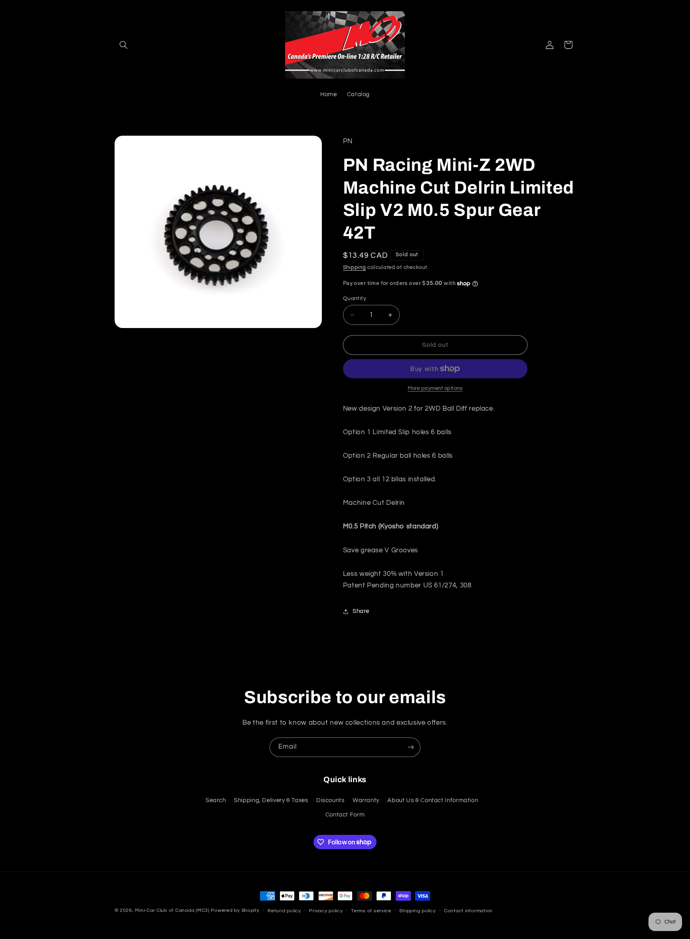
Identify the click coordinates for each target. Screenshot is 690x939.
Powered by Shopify (235, 910)
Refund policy (284, 911)
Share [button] (361, 612)
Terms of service (371, 911)
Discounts (330, 800)
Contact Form (345, 815)
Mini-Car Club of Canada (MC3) (172, 910)
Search (216, 800)
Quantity (354, 298)
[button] (124, 45)
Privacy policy (326, 911)
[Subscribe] (411, 747)
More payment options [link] (435, 388)
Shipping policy (417, 911)
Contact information (468, 911)
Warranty (366, 800)
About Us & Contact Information (432, 800)
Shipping (354, 268)
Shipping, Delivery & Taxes (271, 800)
